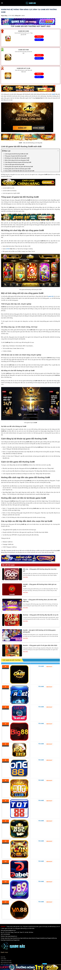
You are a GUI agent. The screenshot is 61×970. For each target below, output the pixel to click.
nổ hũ (7, 248)
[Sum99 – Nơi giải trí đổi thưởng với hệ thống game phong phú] (12, 635)
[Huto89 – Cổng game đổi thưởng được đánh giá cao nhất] (12, 589)
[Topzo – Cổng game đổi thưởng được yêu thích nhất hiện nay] (12, 605)
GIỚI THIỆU (3, 958)
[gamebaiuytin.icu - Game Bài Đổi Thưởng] (30, 3)
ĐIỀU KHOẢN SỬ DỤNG (6, 962)
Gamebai (3, 926)
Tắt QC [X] (45, 963)
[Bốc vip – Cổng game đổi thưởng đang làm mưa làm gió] (12, 574)
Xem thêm (25, 577)
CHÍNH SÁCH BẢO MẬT (6, 960)
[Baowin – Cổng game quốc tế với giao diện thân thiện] (12, 650)
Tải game (41, 666)
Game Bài (3, 956)
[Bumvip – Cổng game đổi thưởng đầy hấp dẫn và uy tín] (12, 620)
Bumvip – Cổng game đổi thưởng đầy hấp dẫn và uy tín (40, 615)
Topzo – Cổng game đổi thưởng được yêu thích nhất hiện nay (40, 600)
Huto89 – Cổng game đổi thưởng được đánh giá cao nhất (39, 585)
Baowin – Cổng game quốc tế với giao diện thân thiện (40, 645)
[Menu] (2, 3)
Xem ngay (49, 666)
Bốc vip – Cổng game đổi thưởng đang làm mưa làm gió (39, 570)
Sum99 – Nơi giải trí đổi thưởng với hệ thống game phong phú (39, 631)
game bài (50, 296)
